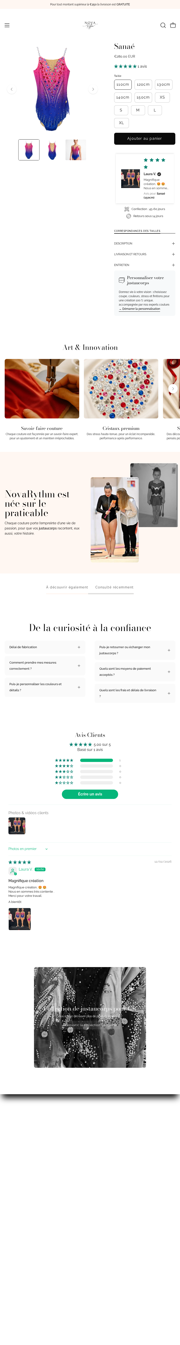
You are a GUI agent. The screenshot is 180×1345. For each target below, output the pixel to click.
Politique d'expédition (110, 1239)
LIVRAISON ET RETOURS (130, 254)
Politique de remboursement (115, 1245)
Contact (100, 1257)
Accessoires (13, 1288)
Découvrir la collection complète (90, 1025)
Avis (8, 1239)
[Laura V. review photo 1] (19, 919)
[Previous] (11, 89)
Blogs (9, 1227)
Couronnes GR (15, 1312)
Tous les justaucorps (19, 1281)
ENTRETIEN (121, 265)
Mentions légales (17, 1257)
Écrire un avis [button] (90, 794)
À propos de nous (17, 1233)
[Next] (93, 89)
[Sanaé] (28, 149)
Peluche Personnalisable (22, 1294)
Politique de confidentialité (114, 1251)
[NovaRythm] (90, 25)
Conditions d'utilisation (111, 1233)
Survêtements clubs (19, 1245)
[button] (162, 25)
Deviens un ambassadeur (23, 1251)
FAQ (98, 1227)
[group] (90, 4)
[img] (19, 862)
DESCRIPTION (123, 243)
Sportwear (12, 1300)
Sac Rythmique (15, 1306)
